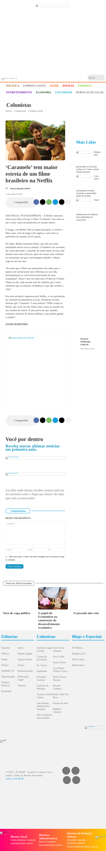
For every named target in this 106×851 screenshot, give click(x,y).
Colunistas (18, 105)
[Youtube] (93, 353)
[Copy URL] (61, 202)
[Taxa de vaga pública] (18, 598)
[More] (68, 202)
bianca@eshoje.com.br (50, 845)
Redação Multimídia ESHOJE (20, 188)
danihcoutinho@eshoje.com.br (82, 846)
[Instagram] (85, 353)
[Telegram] (55, 202)
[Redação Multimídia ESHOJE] (8, 188)
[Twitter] (76, 780)
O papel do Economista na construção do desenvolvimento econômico (49, 620)
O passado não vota (86, 613)
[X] (42, 202)
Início (9, 110)
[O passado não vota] (88, 598)
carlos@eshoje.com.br (22, 843)
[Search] (102, 77)
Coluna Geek (35, 110)
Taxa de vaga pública (16, 613)
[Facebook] (36, 202)
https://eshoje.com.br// (87, 348)
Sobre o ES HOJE (15, 778)
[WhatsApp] (49, 202)
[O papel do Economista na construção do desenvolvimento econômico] (53, 598)
